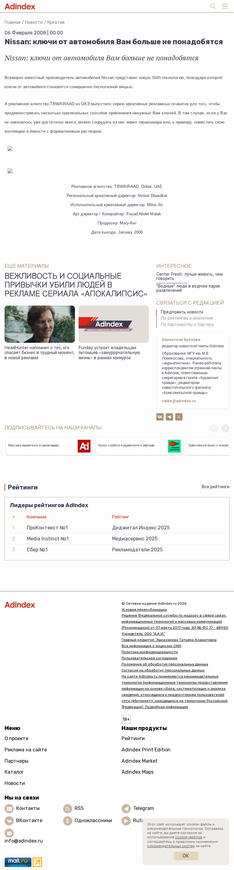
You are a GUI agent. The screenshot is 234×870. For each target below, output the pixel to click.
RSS (79, 808)
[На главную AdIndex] (58, 605)
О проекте (16, 738)
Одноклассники (93, 821)
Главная (12, 22)
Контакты (28, 808)
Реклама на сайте (26, 750)
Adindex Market (140, 761)
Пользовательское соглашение (149, 658)
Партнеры (16, 761)
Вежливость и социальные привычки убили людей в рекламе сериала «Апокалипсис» (76, 286)
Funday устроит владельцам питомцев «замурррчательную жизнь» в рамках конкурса (109, 353)
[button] (225, 428)
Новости (34, 22)
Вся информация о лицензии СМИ (151, 646)
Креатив (56, 22)
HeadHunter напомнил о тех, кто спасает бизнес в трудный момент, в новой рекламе (40, 353)
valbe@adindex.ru (179, 401)
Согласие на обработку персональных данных (163, 670)
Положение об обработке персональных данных (165, 664)
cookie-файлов (188, 837)
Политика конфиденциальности (150, 652)
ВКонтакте (29, 821)
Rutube (141, 821)
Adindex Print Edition (146, 750)
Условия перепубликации (144, 609)
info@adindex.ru (24, 841)
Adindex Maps (138, 772)
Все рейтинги (215, 486)
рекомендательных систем (171, 846)
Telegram (143, 808)
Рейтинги (133, 738)
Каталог (14, 772)
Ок (186, 856)
